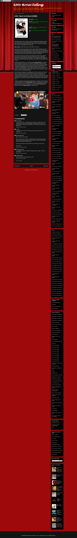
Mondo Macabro (55, 308)
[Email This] (21, 115)
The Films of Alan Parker (56, 104)
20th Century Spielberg (56, 95)
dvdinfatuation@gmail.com (57, 23)
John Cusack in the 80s (56, 448)
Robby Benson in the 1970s (57, 450)
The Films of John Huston (57, 158)
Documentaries (55, 339)
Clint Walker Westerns (56, 444)
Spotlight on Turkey (55, 89)
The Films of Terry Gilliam (57, 210)
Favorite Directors (55, 56)
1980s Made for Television (57, 316)
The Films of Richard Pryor (57, 293)
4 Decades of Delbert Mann (57, 97)
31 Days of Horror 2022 (56, 324)
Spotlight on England (56, 75)
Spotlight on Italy (55, 79)
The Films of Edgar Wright (57, 123)
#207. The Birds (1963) (59, 505)
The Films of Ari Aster (56, 115)
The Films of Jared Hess (56, 148)
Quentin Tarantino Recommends (55, 390)
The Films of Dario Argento (57, 119)
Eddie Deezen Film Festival (57, 249)
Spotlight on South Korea (56, 87)
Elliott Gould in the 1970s (56, 446)
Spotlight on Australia (56, 73)
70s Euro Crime (55, 440)
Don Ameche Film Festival (57, 247)
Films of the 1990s (55, 357)
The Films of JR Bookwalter (57, 141)
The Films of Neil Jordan (56, 176)
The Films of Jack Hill (56, 143)
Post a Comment (19, 160)
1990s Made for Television (57, 318)
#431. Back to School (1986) (26, 16)
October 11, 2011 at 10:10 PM (21, 147)
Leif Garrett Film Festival (56, 271)
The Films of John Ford (56, 156)
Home (31, 166)
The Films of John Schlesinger (55, 161)
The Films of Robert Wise (57, 191)
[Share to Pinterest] (26, 115)
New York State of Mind (56, 384)
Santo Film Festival (55, 397)
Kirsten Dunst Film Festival (57, 269)
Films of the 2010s (55, 359)
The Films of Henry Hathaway (55, 139)
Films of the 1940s (55, 347)
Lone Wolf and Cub (55, 382)
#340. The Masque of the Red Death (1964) (59, 482)
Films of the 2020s (55, 361)
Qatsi (53, 427)
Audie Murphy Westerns (56, 233)
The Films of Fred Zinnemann (55, 129)
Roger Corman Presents (56, 392)
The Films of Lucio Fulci (56, 171)
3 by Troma (54, 438)
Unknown (17, 120)
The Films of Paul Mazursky (57, 180)
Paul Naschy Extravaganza (57, 99)
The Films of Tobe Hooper (57, 214)
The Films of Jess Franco (57, 150)
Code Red (54, 304)
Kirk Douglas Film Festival (57, 267)
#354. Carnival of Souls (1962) (59, 493)
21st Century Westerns (56, 436)
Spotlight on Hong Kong (56, 77)
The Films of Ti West (56, 212)
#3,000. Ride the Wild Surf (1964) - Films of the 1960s (59, 525)
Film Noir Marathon (55, 345)
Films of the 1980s (55, 355)
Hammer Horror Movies (56, 378)
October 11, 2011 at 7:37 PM (21, 127)
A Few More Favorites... (56, 58)
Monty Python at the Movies (57, 279)
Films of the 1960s (55, 351)
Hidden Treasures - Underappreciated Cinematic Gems (55, 45)
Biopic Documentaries (56, 332)
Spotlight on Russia (55, 83)
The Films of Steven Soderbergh (55, 205)
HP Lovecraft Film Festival (57, 374)
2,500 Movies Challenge (29, 5)
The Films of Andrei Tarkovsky (55, 113)
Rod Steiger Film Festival (56, 289)
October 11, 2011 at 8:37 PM (21, 133)
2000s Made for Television (57, 320)
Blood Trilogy (54, 442)
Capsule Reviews (55, 334)
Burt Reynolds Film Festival (57, 235)
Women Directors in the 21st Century (56, 416)
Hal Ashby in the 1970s (56, 376)
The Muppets (54, 408)
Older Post (45, 166)
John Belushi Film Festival (57, 263)
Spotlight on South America (57, 85)
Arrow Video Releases (56, 302)
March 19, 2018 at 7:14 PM (21, 158)
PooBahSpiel (18, 155)
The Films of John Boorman (57, 154)
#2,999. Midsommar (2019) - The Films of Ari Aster (59, 519)
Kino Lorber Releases (56, 306)
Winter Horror (54, 454)
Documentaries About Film (57, 341)
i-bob (47, 535)
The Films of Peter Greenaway (55, 183)
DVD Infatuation (19, 135)
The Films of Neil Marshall (57, 178)
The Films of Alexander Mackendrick (56, 110)
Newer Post (17, 166)
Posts (54, 65)
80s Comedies (54, 326)
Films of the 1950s (55, 349)
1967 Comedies (55, 434)
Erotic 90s (54, 343)
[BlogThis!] (22, 115)
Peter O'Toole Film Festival (57, 285)
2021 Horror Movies (55, 322)
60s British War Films (56, 422)
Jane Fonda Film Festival (56, 259)
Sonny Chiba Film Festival (57, 291)
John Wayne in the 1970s (56, 265)
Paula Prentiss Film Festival (57, 283)
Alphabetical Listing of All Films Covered (56, 30)
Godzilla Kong (54, 372)
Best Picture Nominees (56, 330)
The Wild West (54, 410)
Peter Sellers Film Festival (57, 287)
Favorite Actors (55, 53)
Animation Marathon (56, 328)
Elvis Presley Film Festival (57, 257)
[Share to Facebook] (25, 115)
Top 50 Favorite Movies (56, 39)
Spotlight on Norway (55, 81)
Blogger (54, 535)
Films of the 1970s (55, 353)
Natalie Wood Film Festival (57, 281)
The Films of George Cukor (57, 131)
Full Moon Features (55, 366)
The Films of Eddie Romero (57, 121)
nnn (16, 129)
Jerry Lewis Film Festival (56, 261)
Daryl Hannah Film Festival (57, 245)
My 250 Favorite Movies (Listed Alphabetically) (56, 37)
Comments (55, 67)
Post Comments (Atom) (34, 169)
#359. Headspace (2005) (59, 499)
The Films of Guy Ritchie (56, 133)
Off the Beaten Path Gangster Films (55, 425)
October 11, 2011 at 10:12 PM (21, 153)
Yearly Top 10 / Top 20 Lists (57, 51)
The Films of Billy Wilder (56, 117)
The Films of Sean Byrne (56, 199)
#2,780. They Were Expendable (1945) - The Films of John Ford (57, 470)
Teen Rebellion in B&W (56, 452)
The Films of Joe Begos (56, 152)
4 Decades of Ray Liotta (56, 232)
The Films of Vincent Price (57, 295)
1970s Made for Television (57, 314)
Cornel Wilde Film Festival (57, 243)
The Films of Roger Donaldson (55, 194)
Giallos (53, 370)
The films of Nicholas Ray (57, 225)
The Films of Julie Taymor (57, 166)
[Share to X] (23, 115)
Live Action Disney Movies (57, 380)
